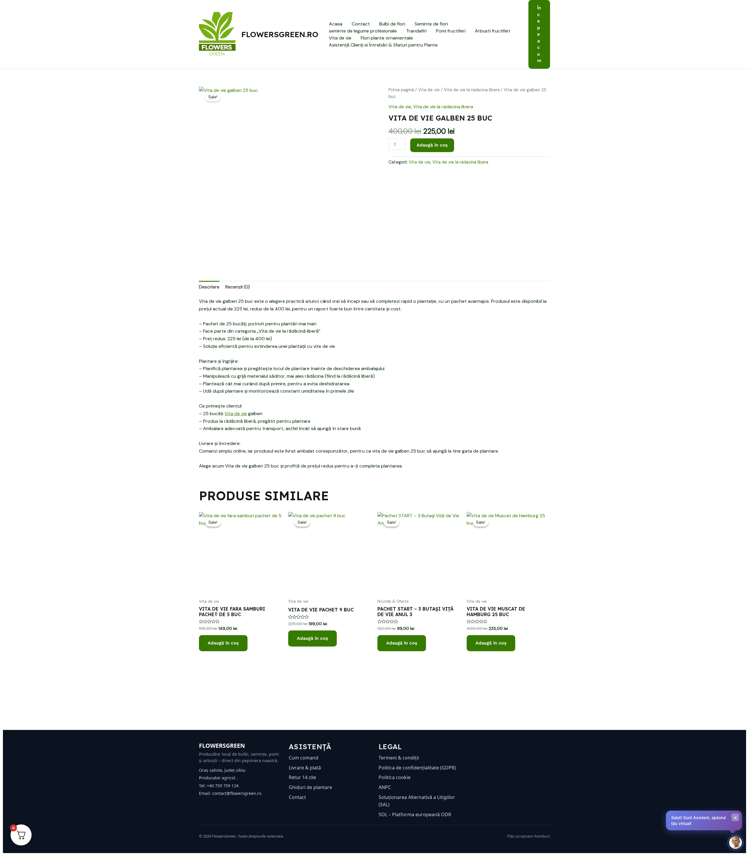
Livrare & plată (305, 767)
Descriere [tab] (209, 287)
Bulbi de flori (392, 24)
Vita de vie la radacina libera (472, 90)
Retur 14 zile (302, 777)
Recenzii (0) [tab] (237, 287)
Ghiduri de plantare (310, 787)
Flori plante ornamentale (387, 38)
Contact (361, 24)
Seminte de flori (431, 24)
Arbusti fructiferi (492, 31)
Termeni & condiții (399, 757)
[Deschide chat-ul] (735, 842)
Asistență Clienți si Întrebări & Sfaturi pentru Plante (383, 45)
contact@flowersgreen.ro (236, 793)
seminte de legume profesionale (363, 31)
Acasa (335, 24)
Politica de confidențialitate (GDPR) (417, 767)
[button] (539, 34)
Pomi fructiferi (450, 31)
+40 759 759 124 (222, 785)
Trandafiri (416, 31)
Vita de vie (340, 38)
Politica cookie (394, 777)
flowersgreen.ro (279, 34)
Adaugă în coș (432, 145)
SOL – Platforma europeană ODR (415, 814)
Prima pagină (401, 90)
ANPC (385, 787)
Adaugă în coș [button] (223, 643)
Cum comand (303, 757)
